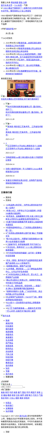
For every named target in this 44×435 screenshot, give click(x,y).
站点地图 (9, 411)
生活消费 (9, 340)
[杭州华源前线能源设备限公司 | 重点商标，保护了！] (24, 109)
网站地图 (14, 3)
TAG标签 (18, 5)
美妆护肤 (10, 29)
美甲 (22, 395)
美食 (3, 392)
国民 (17, 398)
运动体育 (9, 351)
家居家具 (9, 346)
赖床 (21, 398)
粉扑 (7, 398)
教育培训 (9, 363)
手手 (28, 392)
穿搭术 (27, 398)
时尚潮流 (9, 326)
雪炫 (24, 392)
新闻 (7, 320)
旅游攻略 (9, 332)
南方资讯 (9, 374)
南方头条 (23, 416)
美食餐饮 (9, 337)
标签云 (8, 403)
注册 (25, 3)
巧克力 (35, 395)
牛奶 (11, 392)
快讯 (7, 368)
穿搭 (38, 392)
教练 (9, 395)
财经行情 (9, 360)
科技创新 (9, 357)
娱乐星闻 (9, 329)
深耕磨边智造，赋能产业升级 (19, 266)
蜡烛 (5, 395)
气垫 (41, 395)
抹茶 (15, 392)
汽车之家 (9, 354)
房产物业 (9, 343)
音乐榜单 (9, 366)
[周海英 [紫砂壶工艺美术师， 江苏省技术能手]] (24, 129)
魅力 (30, 395)
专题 (7, 371)
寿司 (7, 392)
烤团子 (33, 392)
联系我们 (9, 406)
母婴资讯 (9, 335)
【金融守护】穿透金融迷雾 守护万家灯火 (24, 244)
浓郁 (26, 395)
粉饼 (13, 395)
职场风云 (9, 349)
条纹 (3, 398)
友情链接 (9, 408)
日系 (18, 395)
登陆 (21, 3)
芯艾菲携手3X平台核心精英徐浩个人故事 (23, 149)
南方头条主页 (6, 5)
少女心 (12, 398)
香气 (20, 392)
